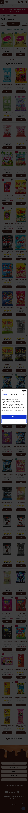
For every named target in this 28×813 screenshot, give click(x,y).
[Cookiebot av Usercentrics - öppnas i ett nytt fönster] (21, 391)
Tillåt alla (14, 416)
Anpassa (13, 421)
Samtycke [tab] (5, 394)
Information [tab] (14, 394)
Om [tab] (23, 394)
